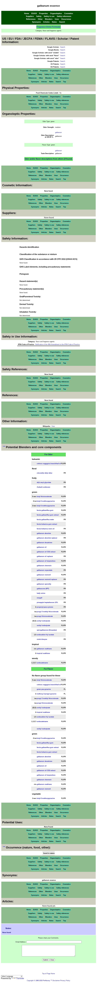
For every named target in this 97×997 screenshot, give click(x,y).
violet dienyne (42, 639)
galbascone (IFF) (43, 588)
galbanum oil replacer (45, 556)
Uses (57, 19)
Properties (43, 13)
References (30, 19)
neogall (39, 598)
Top (64, 82)
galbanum (58, 132)
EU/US (34, 13)
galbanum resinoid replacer (47, 579)
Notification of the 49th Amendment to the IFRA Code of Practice (57, 344)
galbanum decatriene (44, 542)
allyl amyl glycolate (44, 482)
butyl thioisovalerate (44, 496)
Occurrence (66, 19)
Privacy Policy (65, 980)
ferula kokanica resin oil (45, 529)
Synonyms (36, 22)
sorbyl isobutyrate (43, 621)
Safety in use (49, 16)
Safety (38, 16)
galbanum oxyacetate (44, 570)
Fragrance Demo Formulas (49, 27)
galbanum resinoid (44, 575)
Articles (46, 22)
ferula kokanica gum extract (47, 524)
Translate (20, 978)
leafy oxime (41, 593)
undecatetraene (42, 663)
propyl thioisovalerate (45, 616)
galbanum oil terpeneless (46, 561)
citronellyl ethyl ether (44, 473)
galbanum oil (41, 547)
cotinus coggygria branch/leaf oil (49, 463)
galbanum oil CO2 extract (46, 552)
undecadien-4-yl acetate (45, 635)
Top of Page (46, 973)
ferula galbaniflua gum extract (48, 515)
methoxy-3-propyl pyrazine (46, 694)
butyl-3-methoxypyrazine (46, 501)
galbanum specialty (44, 584)
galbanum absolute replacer (47, 538)
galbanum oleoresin (44, 565)
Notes (54, 22)
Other (40, 19)
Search (62, 22)
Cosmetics (68, 13)
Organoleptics (56, 13)
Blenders (48, 19)
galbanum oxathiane (44, 649)
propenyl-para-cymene (45, 607)
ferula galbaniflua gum (45, 510)
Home (26, 13)
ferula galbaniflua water (45, 519)
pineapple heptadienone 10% (47, 602)
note (4, 446)
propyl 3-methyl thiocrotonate (47, 612)
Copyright (30, 980)
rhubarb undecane (43, 487)
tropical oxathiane (43, 653)
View (53, 426)
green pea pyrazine (44, 689)
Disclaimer (56, 980)
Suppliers (30, 16)
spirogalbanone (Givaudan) (47, 630)
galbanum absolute (44, 533)
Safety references (64, 16)
